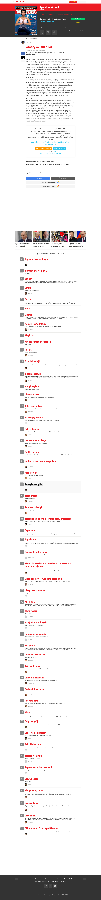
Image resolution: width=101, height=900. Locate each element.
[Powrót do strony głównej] (16, 879)
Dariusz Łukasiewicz (31, 595)
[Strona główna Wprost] (19, 2)
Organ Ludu (30, 815)
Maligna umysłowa (34, 790)
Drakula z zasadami (34, 677)
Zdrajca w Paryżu (33, 756)
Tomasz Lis (29, 423)
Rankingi (71, 879)
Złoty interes (31, 495)
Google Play (60, 166)
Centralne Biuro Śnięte (36, 440)
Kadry (27, 308)
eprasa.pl (71, 31)
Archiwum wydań (49, 14)
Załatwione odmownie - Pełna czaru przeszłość (48, 518)
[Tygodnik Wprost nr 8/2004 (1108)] (26, 20)
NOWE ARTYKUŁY (50, 153)
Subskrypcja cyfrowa (69, 14)
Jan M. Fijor (29, 478)
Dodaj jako (48, 186)
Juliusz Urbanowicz (31, 683)
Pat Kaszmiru (31, 700)
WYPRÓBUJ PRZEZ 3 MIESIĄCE (43, 148)
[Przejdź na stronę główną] (14, 2)
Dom (55, 879)
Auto (51, 879)
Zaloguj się (54, 151)
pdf (42, 33)
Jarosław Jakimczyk (31, 400)
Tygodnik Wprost (49, 7)
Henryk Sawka (30, 293)
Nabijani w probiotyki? (36, 622)
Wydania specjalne (58, 14)
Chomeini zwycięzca (35, 654)
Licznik (28, 314)
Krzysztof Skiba (30, 833)
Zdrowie (42, 879)
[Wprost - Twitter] (50, 886)
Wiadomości (30, 879)
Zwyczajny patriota (34, 417)
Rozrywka (59, 879)
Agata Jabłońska (30, 660)
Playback (29, 335)
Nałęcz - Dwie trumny (35, 324)
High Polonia (31, 472)
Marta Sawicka (30, 726)
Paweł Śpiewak (30, 434)
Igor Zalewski (30, 380)
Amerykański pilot (34, 484)
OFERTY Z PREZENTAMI (59, 148)
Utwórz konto (78, 18)
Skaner (28, 278)
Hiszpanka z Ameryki (35, 590)
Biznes (36, 879)
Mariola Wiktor (30, 749)
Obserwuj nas (49, 182)
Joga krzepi (30, 539)
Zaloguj (78, 22)
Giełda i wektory (33, 452)
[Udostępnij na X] (23, 57)
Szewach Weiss (30, 671)
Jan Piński (29, 489)
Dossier (28, 299)
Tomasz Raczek (30, 584)
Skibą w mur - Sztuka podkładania (42, 828)
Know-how (30, 602)
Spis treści (42, 14)
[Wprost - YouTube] (55, 886)
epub (48, 33)
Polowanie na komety (35, 634)
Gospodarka (40, 173)
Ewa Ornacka (30, 446)
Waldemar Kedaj (30, 694)
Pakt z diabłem (32, 429)
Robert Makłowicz (30, 572)
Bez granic (30, 645)
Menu (27, 712)
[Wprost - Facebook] (46, 886)
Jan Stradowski (30, 616)
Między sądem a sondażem (38, 341)
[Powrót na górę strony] (84, 879)
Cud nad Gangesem (34, 689)
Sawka (28, 288)
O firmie (35, 881)
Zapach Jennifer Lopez (36, 552)
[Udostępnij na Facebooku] (23, 53)
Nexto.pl (81, 31)
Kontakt (39, 881)
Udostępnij (39, 178)
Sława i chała (31, 779)
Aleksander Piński (30, 501)
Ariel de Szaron (32, 666)
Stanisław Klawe (30, 822)
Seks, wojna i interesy (35, 732)
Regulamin (56, 881)
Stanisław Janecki (30, 264)
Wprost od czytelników (36, 270)
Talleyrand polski (33, 406)
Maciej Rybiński (30, 411)
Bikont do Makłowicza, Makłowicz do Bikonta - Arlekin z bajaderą (48, 564)
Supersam (30, 530)
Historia (66, 879)
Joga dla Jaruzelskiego (36, 259)
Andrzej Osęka (30, 761)
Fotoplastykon (32, 386)
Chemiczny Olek (33, 394)
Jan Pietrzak (30, 797)
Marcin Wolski (30, 809)
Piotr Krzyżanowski (31, 557)
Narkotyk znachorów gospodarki (41, 461)
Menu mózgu (31, 611)
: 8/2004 (45, 9)
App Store (54, 166)
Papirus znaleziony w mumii (38, 767)
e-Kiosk (76, 31)
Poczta (28, 349)
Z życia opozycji (33, 374)
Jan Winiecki (30, 524)
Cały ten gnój (31, 721)
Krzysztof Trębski (30, 355)
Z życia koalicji (32, 361)
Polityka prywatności (63, 881)
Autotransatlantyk (33, 507)
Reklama (52, 881)
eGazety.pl (66, 31)
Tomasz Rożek (30, 639)
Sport (46, 879)
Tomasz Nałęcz (30, 329)
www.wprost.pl (52, 896)
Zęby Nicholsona (33, 744)
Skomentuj (64, 178)
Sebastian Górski (30, 546)
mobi (54, 33)
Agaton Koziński (30, 706)
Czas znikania (32, 803)
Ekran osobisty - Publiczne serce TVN (43, 578)
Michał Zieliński (30, 466)
